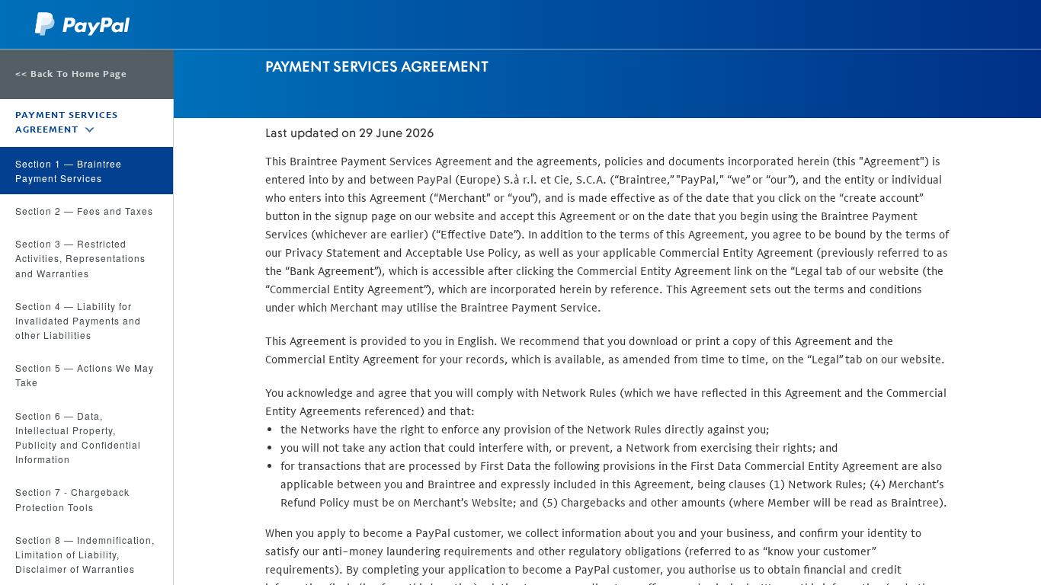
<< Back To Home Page (71, 74)
